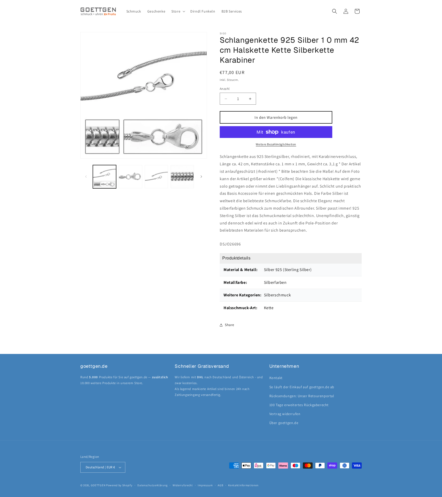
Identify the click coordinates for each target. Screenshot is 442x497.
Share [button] (229, 324)
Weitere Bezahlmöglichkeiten (276, 144)
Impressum (205, 485)
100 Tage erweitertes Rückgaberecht (299, 405)
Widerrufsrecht (183, 485)
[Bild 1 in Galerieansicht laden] (104, 176)
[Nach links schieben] (86, 176)
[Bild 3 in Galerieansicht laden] (156, 176)
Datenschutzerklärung (152, 485)
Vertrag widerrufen (285, 414)
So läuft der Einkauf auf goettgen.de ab (301, 387)
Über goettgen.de (284, 422)
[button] (177, 11)
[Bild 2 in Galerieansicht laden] (130, 176)
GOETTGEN (98, 485)
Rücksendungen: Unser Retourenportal (301, 396)
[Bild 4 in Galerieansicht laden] (182, 176)
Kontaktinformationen (243, 485)
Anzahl (224, 89)
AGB (220, 485)
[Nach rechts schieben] (201, 176)
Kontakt (276, 377)
